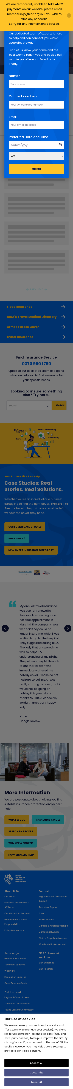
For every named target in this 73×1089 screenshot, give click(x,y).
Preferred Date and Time (28, 137)
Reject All (37, 1082)
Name (14, 76)
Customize (36, 1072)
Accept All (36, 1063)
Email (13, 117)
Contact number (23, 96)
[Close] (69, 15)
